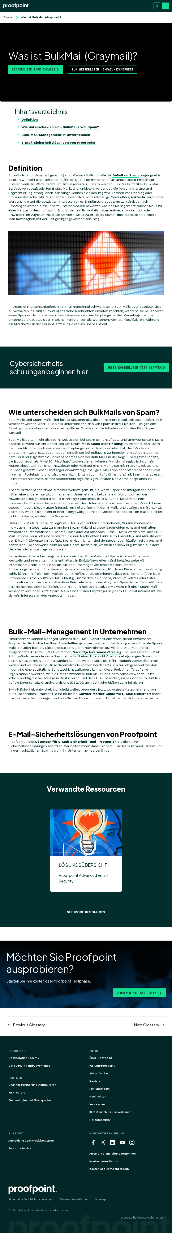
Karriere (94, 1081)
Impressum (97, 1104)
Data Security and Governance (29, 1065)
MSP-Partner (17, 1092)
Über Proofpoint (100, 1058)
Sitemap (100, 1199)
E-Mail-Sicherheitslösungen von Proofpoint (58, 143)
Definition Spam (125, 175)
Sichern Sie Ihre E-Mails (33, 69)
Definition (29, 119)
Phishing (116, 444)
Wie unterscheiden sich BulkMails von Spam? (60, 127)
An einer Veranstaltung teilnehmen (113, 1153)
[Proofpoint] (16, 6)
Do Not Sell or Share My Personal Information (38, 1210)
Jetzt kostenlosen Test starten (134, 367)
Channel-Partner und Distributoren (32, 1084)
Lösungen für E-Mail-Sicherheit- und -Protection (75, 742)
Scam (95, 444)
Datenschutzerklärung (74, 1199)
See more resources (86, 912)
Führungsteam (99, 1088)
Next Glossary (146, 1024)
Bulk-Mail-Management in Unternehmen (55, 135)
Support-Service (19, 1148)
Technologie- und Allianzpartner (30, 1100)
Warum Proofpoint (102, 1065)
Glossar (8, 17)
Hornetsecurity (100, 1119)
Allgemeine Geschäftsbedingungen (30, 1199)
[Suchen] (157, 6)
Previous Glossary (29, 1024)
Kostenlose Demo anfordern (109, 1168)
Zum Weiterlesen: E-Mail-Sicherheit (102, 69)
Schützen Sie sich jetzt (137, 992)
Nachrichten (97, 1096)
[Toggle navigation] (165, 6)
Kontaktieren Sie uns (103, 1161)
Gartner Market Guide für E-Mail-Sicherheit (114, 694)
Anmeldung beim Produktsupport (31, 1140)
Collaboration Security (23, 1058)
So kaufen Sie (98, 1073)
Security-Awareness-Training (97, 652)
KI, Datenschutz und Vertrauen (110, 1112)
